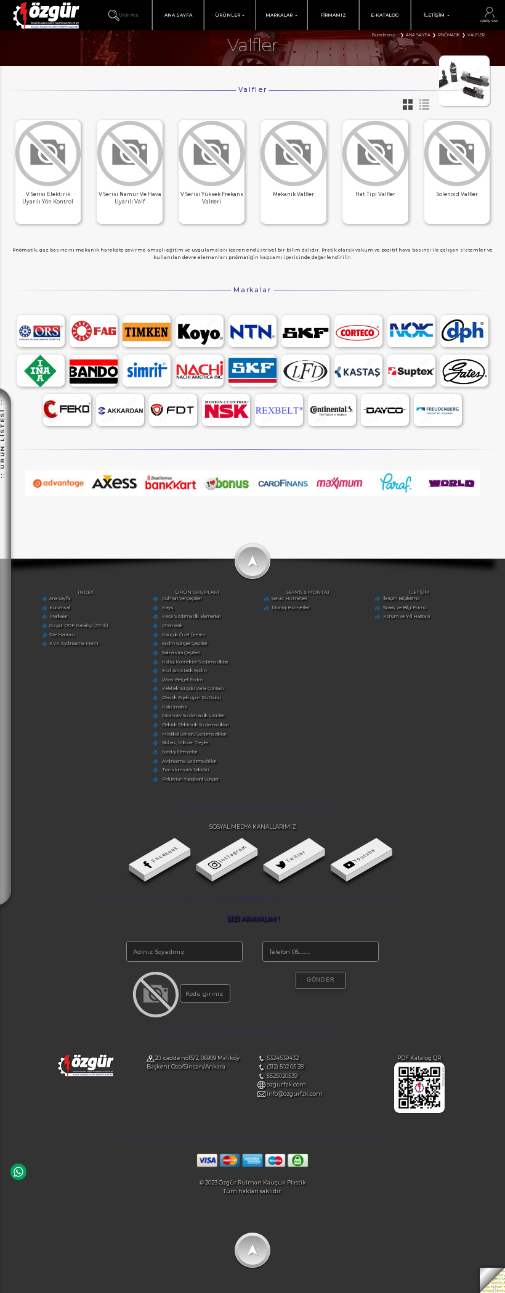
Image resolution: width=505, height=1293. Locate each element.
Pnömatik (172, 625)
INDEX (86, 592)
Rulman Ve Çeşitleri (181, 598)
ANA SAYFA (178, 15)
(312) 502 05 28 (285, 1066)
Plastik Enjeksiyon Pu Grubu (191, 697)
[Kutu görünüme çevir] (406, 108)
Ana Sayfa (59, 598)
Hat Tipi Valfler (375, 194)
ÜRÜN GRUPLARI (197, 592)
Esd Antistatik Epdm (184, 670)
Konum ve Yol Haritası (406, 616)
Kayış (168, 607)
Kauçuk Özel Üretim (183, 635)
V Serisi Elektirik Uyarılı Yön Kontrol (47, 198)
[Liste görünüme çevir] (421, 108)
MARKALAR (279, 15)
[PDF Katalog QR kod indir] (419, 1110)
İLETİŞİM (434, 15)
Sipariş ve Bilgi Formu (404, 607)
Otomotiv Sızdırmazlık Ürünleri (193, 715)
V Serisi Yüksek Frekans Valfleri (211, 198)
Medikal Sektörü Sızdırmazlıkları (194, 734)
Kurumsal (59, 607)
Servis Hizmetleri (289, 598)
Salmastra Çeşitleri (181, 652)
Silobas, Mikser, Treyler (185, 742)
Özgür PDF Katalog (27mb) (78, 625)
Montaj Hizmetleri (290, 607)
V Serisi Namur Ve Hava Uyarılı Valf (130, 198)
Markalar (58, 616)
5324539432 (283, 1057)
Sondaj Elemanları (179, 752)
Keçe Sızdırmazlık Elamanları (191, 616)
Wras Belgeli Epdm (182, 680)
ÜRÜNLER (227, 15)
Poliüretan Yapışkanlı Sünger (190, 779)
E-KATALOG (385, 15)
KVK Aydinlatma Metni (73, 643)
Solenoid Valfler (457, 194)
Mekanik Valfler (293, 194)
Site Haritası (62, 635)
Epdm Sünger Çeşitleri (184, 643)
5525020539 (282, 1075)
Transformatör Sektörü (185, 770)
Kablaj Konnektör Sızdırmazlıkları (195, 662)
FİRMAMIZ (333, 15)
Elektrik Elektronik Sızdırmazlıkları (195, 725)
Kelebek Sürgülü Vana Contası (193, 689)
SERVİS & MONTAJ (307, 592)
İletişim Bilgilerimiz (401, 598)
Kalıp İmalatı (174, 707)
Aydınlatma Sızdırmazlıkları (189, 761)
